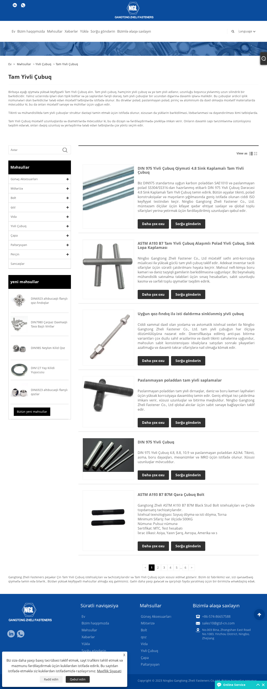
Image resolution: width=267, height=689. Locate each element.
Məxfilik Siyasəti (109, 671)
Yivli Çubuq (43, 64)
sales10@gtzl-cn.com (218, 623)
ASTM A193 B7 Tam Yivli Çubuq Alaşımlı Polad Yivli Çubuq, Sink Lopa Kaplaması (196, 245)
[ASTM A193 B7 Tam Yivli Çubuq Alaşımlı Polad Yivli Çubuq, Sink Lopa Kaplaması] (108, 264)
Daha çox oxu (153, 224)
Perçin (15, 254)
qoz (13, 207)
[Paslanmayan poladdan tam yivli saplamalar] (108, 395)
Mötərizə (17, 188)
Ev (13, 31)
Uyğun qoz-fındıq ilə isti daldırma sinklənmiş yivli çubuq (191, 313)
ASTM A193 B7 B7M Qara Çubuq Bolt (171, 494)
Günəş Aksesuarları (24, 179)
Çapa (14, 235)
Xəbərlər (71, 31)
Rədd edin (51, 679)
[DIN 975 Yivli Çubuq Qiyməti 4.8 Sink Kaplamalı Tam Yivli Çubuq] (108, 187)
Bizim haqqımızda (31, 31)
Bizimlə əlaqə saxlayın (134, 31)
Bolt (13, 198)
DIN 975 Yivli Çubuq (156, 441)
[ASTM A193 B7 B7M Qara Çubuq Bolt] (108, 516)
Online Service (234, 685)
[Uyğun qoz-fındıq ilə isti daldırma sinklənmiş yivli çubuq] (108, 335)
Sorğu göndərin (103, 31)
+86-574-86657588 (216, 616)
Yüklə (84, 31)
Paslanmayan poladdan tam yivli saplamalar (180, 380)
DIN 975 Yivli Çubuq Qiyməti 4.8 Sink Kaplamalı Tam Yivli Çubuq (191, 170)
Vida (14, 217)
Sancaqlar (18, 264)
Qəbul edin (78, 679)
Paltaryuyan (19, 245)
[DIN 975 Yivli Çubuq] (108, 455)
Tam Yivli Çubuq (67, 64)
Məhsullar (55, 31)
